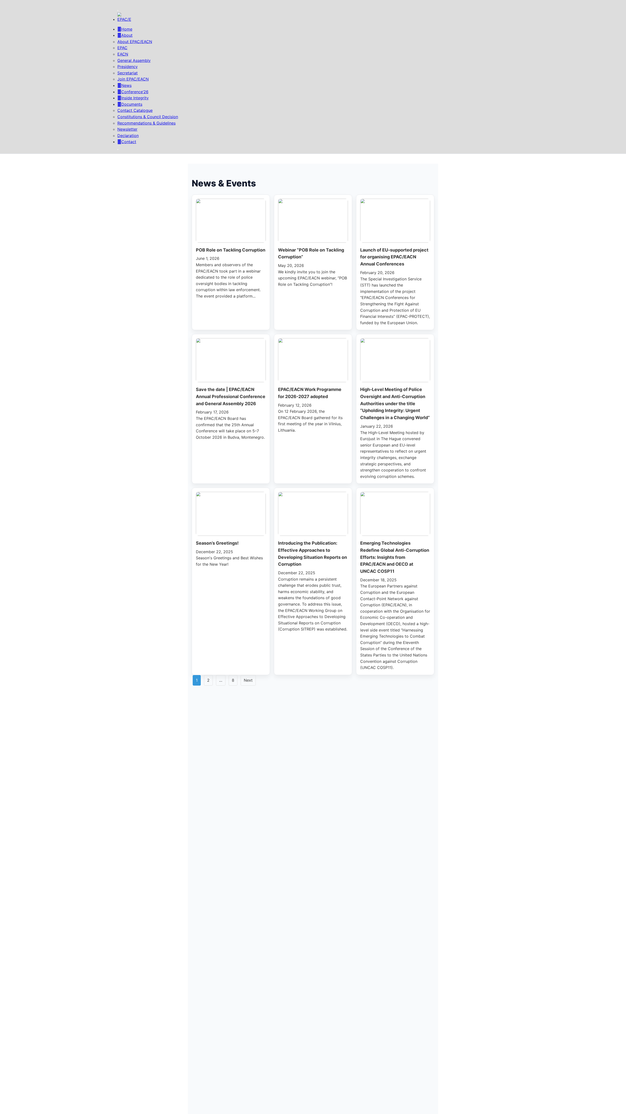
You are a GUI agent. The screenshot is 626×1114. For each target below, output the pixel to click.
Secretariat (127, 72)
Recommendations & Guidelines (146, 123)
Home (126, 29)
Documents (131, 104)
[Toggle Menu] (117, 10)
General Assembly (134, 60)
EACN (122, 54)
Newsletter (127, 129)
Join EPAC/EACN (133, 79)
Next (248, 680)
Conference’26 (134, 91)
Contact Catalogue (135, 110)
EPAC (122, 47)
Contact (128, 141)
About (127, 35)
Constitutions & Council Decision (147, 116)
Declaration (128, 135)
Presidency (127, 66)
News (126, 85)
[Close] (117, 149)
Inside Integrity (135, 97)
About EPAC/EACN (134, 41)
